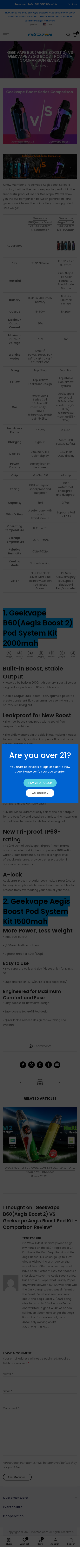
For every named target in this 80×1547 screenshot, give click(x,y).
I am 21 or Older (40, 783)
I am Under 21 (40, 793)
